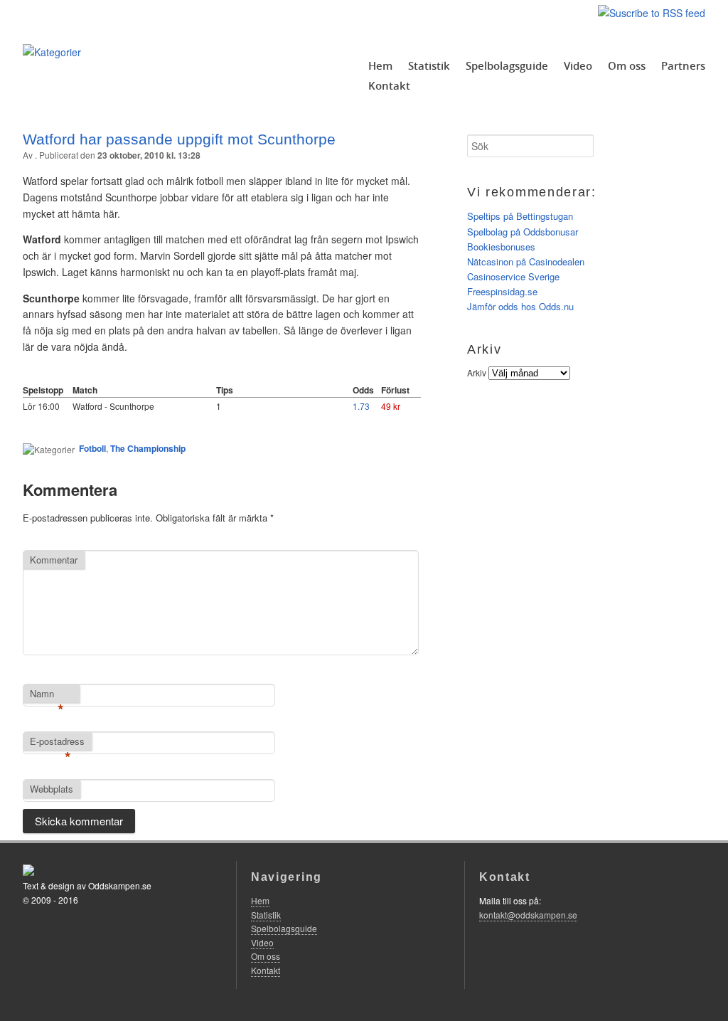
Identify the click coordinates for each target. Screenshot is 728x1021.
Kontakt (389, 85)
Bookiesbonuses (501, 246)
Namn (47, 694)
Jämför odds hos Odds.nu (520, 306)
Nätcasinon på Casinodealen (525, 261)
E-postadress (57, 742)
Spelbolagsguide (507, 65)
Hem (380, 65)
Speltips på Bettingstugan (520, 216)
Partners (683, 65)
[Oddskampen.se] (52, 52)
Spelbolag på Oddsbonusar (522, 231)
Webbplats (51, 788)
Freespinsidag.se (502, 291)
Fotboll (92, 448)
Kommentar (53, 559)
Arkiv (476, 372)
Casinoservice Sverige (513, 276)
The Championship (148, 448)
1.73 (361, 406)
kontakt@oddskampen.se (528, 915)
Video (578, 65)
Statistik (429, 65)
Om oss (627, 65)
